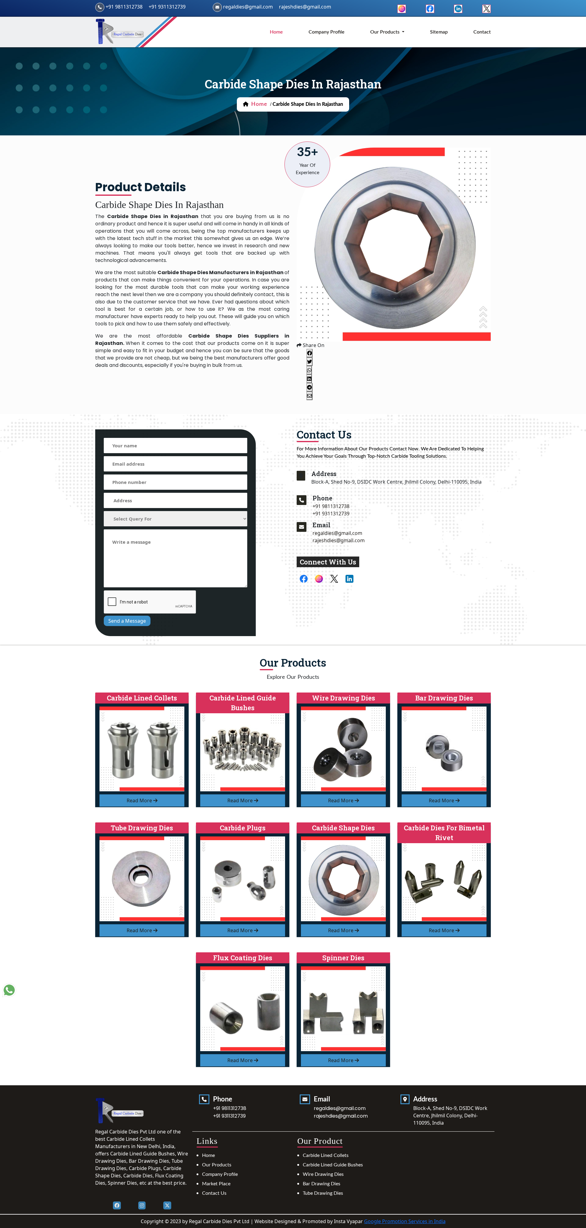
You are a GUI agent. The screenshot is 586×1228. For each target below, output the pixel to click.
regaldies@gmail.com (248, 6)
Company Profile (327, 32)
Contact (482, 32)
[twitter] (486, 8)
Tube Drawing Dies (323, 1193)
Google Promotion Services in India (405, 1221)
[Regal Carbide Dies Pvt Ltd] (120, 31)
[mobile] (301, 500)
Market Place (216, 1183)
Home (208, 1155)
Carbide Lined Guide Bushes (333, 1164)
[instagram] (401, 8)
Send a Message (127, 621)
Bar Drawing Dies (321, 1183)
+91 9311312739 (167, 6)
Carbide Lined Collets (326, 1155)
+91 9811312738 (124, 6)
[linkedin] (458, 8)
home (276, 32)
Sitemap (439, 32)
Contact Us (214, 1193)
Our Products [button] (385, 32)
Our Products (216, 1164)
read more (140, 800)
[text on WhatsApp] (9, 990)
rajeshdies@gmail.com (305, 6)
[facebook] (430, 8)
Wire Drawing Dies (323, 1174)
